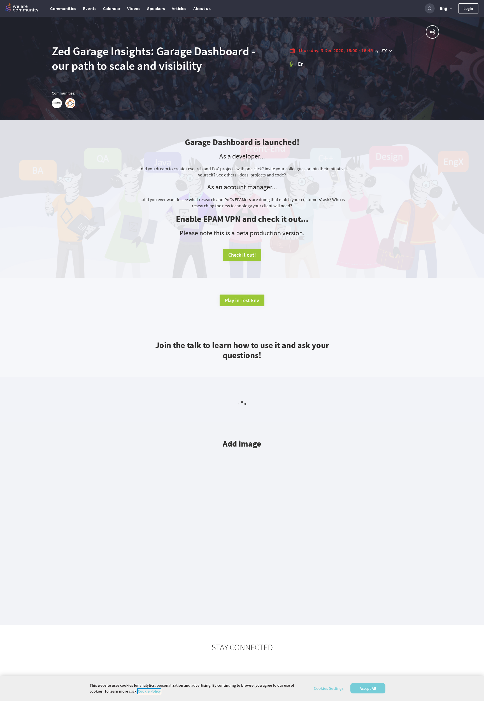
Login (468, 8)
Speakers (156, 8)
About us (202, 8)
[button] (446, 8)
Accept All (368, 688)
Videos (133, 8)
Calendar (111, 8)
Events (89, 8)
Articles (179, 8)
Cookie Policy (149, 691)
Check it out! (242, 255)
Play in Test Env (242, 300)
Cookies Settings (328, 688)
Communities (63, 8)
